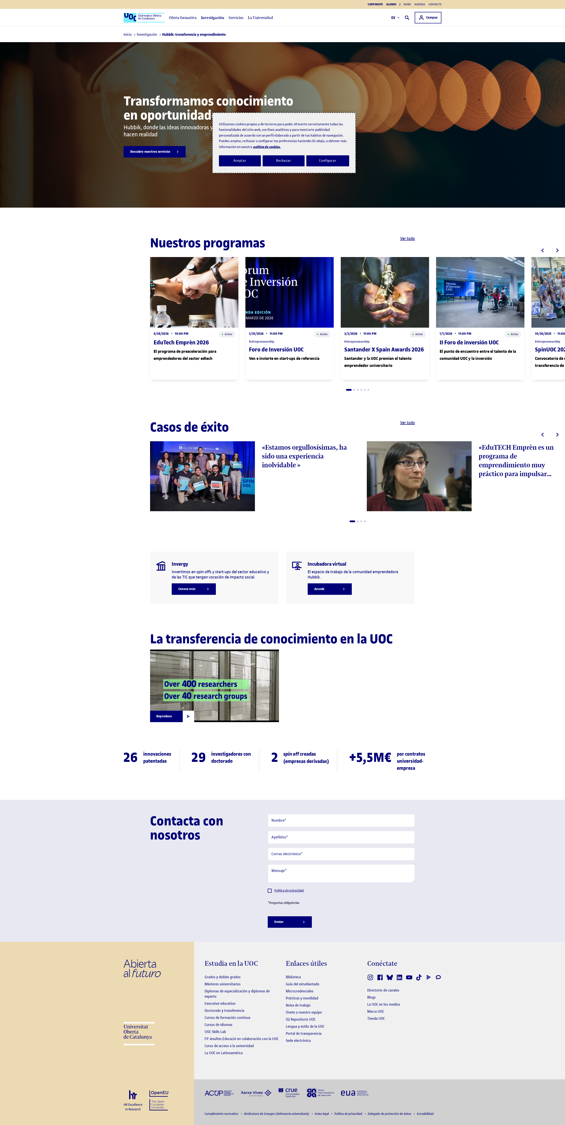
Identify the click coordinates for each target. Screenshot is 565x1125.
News (407, 4)
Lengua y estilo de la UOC (305, 1026)
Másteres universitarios (223, 984)
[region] (284, 143)
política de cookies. (267, 147)
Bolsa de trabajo (298, 1005)
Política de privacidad (289, 890)
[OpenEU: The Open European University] (158, 1099)
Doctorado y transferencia (224, 1010)
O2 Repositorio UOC (301, 1019)
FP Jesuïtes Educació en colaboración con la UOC (242, 1038)
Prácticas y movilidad (302, 998)
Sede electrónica (298, 1040)
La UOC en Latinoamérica (224, 1052)
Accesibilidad (425, 1114)
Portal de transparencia (304, 1033)
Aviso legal (322, 1114)
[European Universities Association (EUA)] (354, 1092)
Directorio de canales (383, 990)
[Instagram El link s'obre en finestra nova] (370, 977)
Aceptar (240, 160)
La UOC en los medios (383, 1004)
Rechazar (283, 160)
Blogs (371, 997)
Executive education (220, 1003)
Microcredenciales (299, 991)
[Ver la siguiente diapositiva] (557, 250)
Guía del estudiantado (302, 984)
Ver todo (407, 238)
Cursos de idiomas (218, 1024)
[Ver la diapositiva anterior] (542, 250)
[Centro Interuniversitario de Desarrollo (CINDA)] (320, 1092)
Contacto (435, 4)
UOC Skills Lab (215, 1031)
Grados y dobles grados (223, 977)
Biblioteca (293, 977)
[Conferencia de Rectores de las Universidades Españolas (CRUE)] (289, 1092)
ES (393, 17)
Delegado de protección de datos (390, 1114)
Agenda (419, 4)
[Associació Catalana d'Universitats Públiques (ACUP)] (219, 1092)
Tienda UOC (376, 1018)
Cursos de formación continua (227, 1017)
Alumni (391, 4)
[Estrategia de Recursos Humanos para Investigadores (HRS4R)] (133, 1100)
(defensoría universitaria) (277, 1114)
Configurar (327, 160)
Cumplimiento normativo (222, 1114)
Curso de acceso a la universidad (229, 1045)
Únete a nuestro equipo (304, 1012)
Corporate (375, 4)
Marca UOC (375, 1011)
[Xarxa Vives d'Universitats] (256, 1092)
